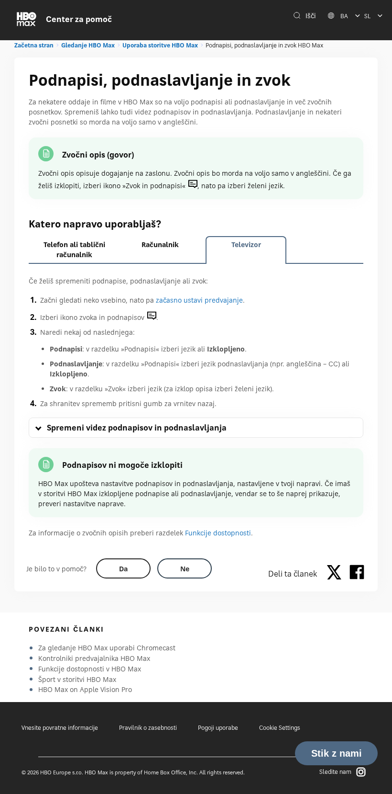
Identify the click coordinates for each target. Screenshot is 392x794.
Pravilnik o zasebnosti (148, 728)
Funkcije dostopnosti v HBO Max (89, 668)
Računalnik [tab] (160, 244)
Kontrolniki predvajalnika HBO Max (94, 658)
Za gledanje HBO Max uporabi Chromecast (106, 647)
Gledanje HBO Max (88, 45)
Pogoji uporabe (218, 728)
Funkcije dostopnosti (218, 532)
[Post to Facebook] (357, 573)
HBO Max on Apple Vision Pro (85, 689)
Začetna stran (34, 45)
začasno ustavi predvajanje (199, 300)
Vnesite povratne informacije (60, 728)
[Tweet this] (336, 573)
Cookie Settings (279, 728)
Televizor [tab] (246, 244)
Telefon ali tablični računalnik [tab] (74, 249)
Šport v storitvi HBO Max (77, 679)
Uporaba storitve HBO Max (160, 45)
